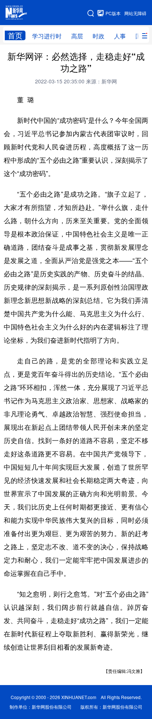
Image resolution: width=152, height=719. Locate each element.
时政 (98, 36)
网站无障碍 (135, 13)
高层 (77, 36)
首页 (15, 35)
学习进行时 (47, 36)
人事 (120, 36)
